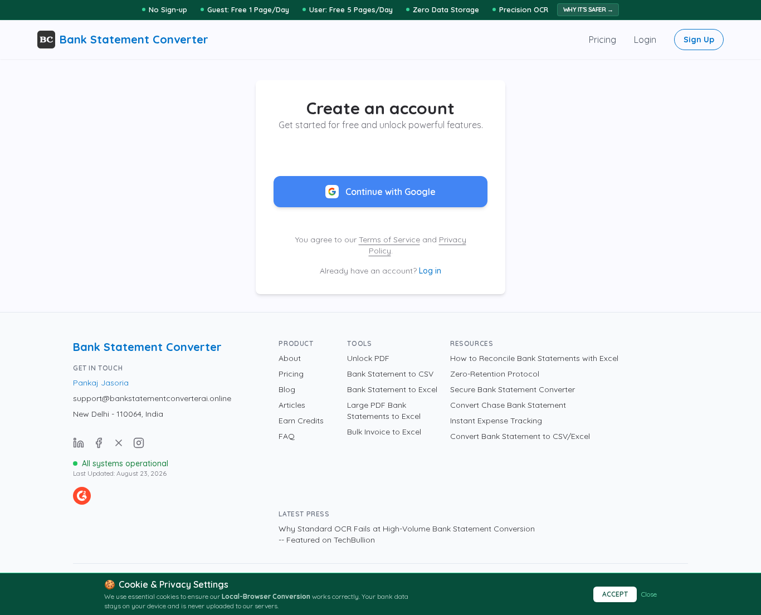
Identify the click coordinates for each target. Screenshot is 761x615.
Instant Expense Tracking (496, 421)
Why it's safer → (588, 9)
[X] (118, 442)
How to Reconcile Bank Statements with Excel (534, 358)
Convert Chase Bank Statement (508, 405)
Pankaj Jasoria (101, 383)
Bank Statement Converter (147, 347)
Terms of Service (389, 240)
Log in (430, 271)
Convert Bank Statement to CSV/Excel (520, 436)
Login (645, 39)
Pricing (602, 39)
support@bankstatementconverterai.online (152, 398)
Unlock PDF (368, 358)
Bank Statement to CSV (390, 374)
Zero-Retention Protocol (494, 374)
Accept (615, 594)
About (290, 358)
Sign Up (699, 40)
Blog (287, 389)
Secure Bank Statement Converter (512, 389)
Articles (292, 405)
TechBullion (354, 540)
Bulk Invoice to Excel (384, 432)
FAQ (287, 436)
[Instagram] (138, 442)
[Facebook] (98, 442)
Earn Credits (301, 421)
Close (649, 594)
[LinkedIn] (78, 442)
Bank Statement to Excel (392, 389)
